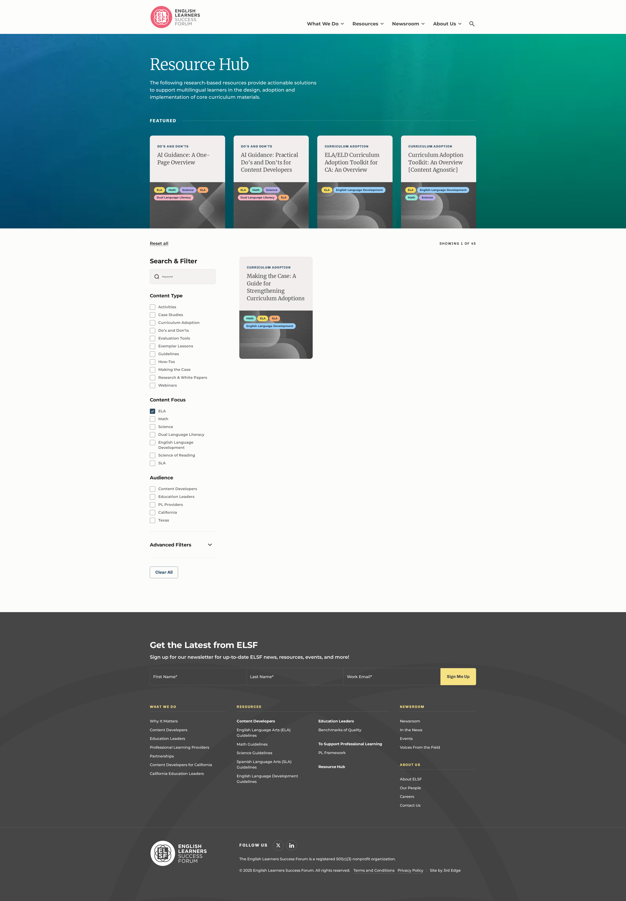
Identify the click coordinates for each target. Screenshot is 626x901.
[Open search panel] (472, 24)
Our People (410, 821)
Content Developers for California (181, 798)
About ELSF (411, 813)
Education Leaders (167, 772)
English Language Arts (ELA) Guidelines (264, 766)
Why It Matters (164, 755)
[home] (175, 17)
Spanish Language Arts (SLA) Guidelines (264, 798)
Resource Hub (331, 800)
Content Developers (168, 763)
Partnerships (162, 789)
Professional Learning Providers (179, 781)
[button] (325, 24)
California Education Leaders (177, 807)
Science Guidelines (254, 786)
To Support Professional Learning (350, 777)
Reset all (159, 243)
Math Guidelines (252, 778)
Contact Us (410, 839)
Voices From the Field (420, 781)
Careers (407, 830)
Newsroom (410, 755)
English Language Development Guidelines (267, 812)
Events (406, 772)
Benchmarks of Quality (339, 763)
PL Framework (332, 786)
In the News (411, 763)
